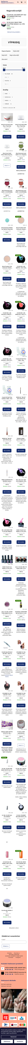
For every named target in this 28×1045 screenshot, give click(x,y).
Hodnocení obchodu (6, 986)
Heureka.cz (17, 953)
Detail (6, 165)
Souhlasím (20, 1041)
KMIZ (7, 93)
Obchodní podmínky (6, 984)
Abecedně (4, 59)
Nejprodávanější (14, 55)
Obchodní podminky (14, 954)
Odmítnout (7, 1041)
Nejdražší (4, 55)
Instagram (18, 957)
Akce (7, 77)
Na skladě (8, 73)
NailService (9, 97)
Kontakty (9, 953)
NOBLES (8, 104)
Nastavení (13, 1037)
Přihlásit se (5, 946)
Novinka (8, 80)
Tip (6, 84)
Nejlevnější (16, 51)
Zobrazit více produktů (13, 32)
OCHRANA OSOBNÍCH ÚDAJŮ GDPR (14, 956)
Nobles (7, 100)
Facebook (10, 957)
